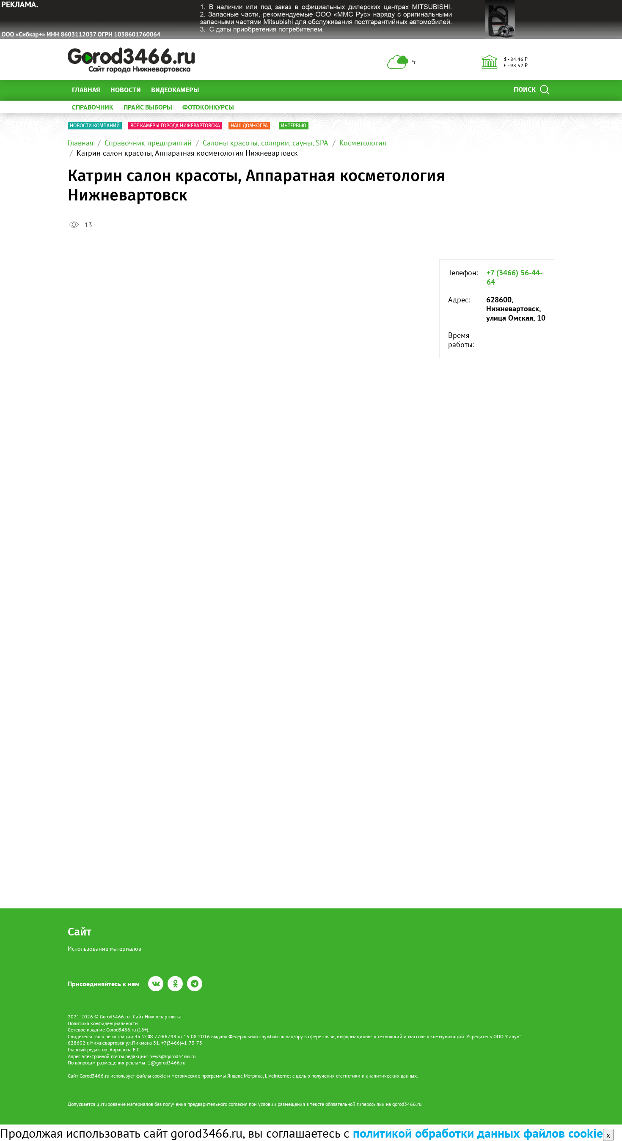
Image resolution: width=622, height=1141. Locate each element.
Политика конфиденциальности (103, 1023)
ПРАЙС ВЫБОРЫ (148, 107)
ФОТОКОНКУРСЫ (208, 107)
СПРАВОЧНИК (92, 107)
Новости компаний (95, 126)
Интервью (293, 126)
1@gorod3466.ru (166, 1062)
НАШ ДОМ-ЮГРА (249, 126)
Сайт (79, 931)
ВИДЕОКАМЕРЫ (175, 90)
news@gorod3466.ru (172, 1056)
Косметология (362, 143)
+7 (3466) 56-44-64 (514, 277)
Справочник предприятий (148, 143)
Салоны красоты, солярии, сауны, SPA (265, 143)
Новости (125, 90)
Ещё (215, 90)
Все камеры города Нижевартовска (175, 126)
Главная (86, 90)
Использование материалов (104, 948)
